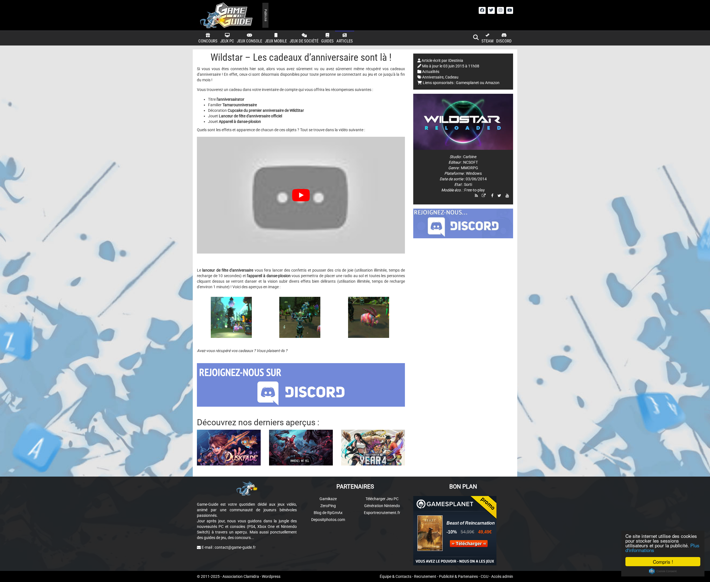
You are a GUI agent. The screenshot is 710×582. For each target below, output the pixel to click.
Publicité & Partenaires (458, 576)
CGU (484, 576)
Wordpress (271, 576)
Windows (474, 173)
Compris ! (663, 561)
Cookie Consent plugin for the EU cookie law (663, 571)
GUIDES (327, 41)
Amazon (492, 82)
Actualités (430, 71)
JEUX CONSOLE (249, 41)
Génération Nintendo (382, 505)
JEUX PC (227, 41)
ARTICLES (344, 41)
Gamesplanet (467, 82)
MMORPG (469, 168)
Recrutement (425, 576)
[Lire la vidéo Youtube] (301, 195)
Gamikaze (328, 499)
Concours (207, 41)
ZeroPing (328, 505)
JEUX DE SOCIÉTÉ (304, 41)
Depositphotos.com (328, 519)
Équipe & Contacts (395, 576)
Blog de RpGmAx (328, 512)
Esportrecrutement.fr (382, 512)
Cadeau (451, 77)
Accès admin (502, 576)
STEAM (487, 41)
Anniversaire (432, 77)
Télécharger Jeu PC (382, 499)
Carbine (469, 157)
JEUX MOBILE (276, 41)
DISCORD (504, 41)
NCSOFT (470, 162)
